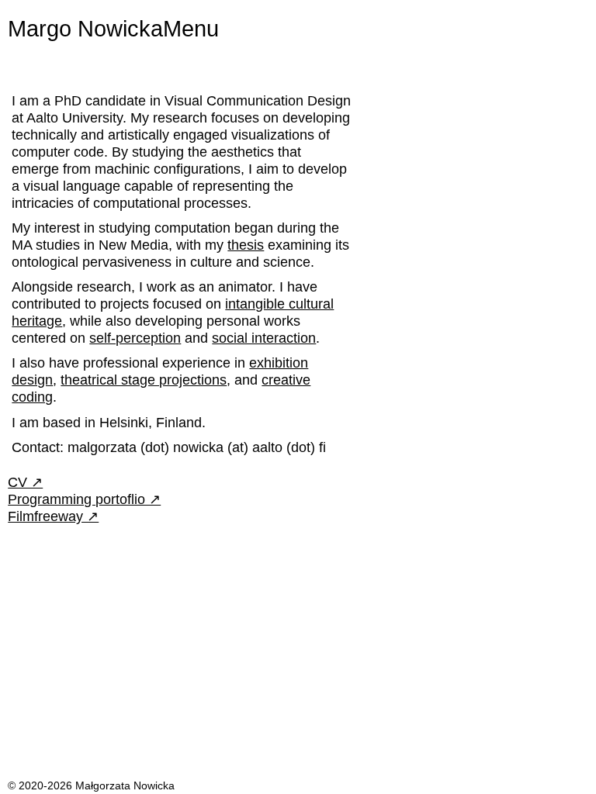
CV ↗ (25, 482)
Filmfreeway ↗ (53, 516)
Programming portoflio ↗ (84, 499)
